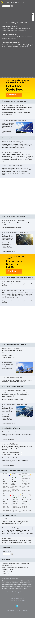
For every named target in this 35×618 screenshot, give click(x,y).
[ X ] (32, 233)
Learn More (19, 269)
